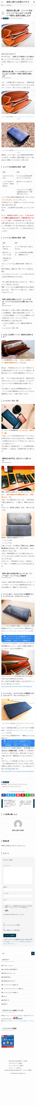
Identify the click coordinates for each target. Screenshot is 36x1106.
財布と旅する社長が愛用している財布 (18, 1061)
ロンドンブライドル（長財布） (16, 1065)
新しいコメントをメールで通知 (11, 925)
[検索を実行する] (33, 953)
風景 (5, 1004)
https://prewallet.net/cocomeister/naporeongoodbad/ (17, 771)
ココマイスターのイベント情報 (13, 988)
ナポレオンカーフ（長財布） (16, 1063)
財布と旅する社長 (18, 830)
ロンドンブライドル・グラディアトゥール (16, 631)
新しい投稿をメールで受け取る (11, 930)
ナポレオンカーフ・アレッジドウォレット (11, 786)
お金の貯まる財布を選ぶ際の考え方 (13, 1070)
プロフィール (8, 965)
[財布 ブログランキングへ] (17, 1018)
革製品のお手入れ (9, 981)
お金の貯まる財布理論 (10, 969)
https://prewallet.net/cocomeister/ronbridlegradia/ (16, 686)
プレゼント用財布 (27, 1070)
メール (5, 893)
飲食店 (6, 1000)
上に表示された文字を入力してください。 (14, 914)
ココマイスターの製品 (10, 985)
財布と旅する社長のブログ (18, 2)
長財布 (5, 784)
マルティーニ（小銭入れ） (15, 1068)
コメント (6, 865)
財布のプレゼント (9, 973)
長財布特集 (5, 18)
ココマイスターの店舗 (10, 992)
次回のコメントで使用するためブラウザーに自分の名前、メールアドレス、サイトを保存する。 (18, 906)
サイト (5, 899)
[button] (34, 2)
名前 (5, 887)
